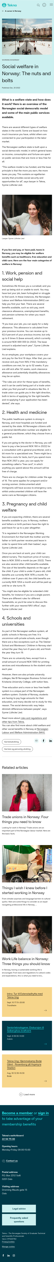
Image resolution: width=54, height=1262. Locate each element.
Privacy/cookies (8, 1242)
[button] (38, 5)
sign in (43, 1113)
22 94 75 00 (8, 1139)
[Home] (9, 5)
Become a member (17, 1113)
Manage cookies (8, 1246)
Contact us (12, 1160)
